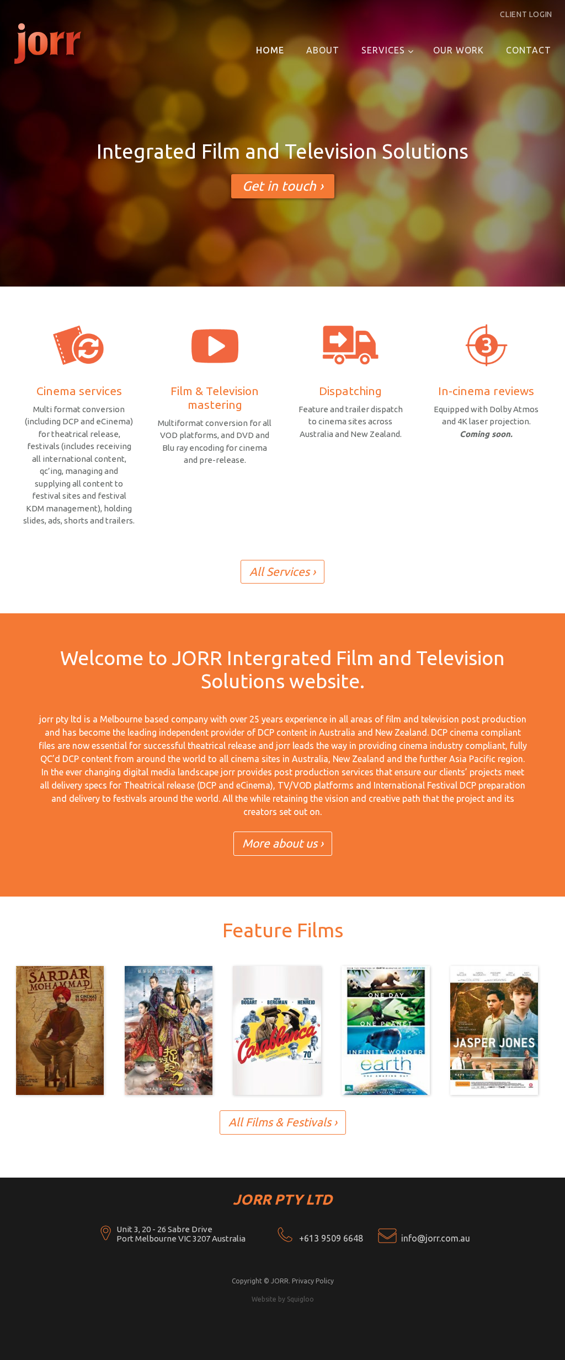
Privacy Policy (313, 1281)
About (322, 50)
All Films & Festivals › (282, 1122)
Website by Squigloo (283, 1299)
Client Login (526, 14)
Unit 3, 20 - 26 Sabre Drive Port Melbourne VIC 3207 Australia (181, 1233)
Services (383, 50)
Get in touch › (282, 186)
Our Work (458, 50)
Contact (528, 50)
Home (270, 50)
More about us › (282, 843)
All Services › (282, 571)
